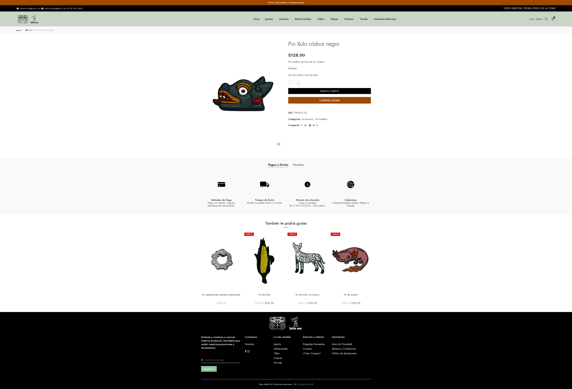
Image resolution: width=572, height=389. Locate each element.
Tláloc (320, 19)
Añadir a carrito (329, 91)
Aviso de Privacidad (342, 344)
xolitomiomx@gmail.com (30, 8)
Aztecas (283, 19)
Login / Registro (536, 19)
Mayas (334, 19)
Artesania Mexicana (385, 19)
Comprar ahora (329, 100)
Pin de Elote (315, 294)
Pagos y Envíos (278, 165)
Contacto (307, 349)
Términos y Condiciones (344, 349)
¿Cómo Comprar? (312, 353)
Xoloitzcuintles (303, 19)
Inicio (256, 19)
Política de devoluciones (344, 353)
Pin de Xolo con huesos (359, 294)
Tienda (363, 19)
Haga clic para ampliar (279, 144)
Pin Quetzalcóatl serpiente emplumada (272, 294)
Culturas (348, 19)
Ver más (278, 362)
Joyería (269, 19)
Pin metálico (321, 119)
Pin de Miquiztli (229, 294)
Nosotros (249, 344)
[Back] (18, 30)
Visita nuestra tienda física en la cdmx (529, 8)
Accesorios (307, 119)
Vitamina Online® (305, 384)
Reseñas (298, 165)
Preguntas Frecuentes (314, 344)
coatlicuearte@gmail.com (55, 8)
